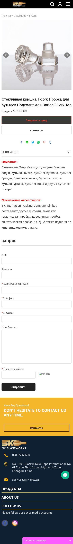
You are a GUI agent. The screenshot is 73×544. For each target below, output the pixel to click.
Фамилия (7, 269)
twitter (32, 142)
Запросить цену (36, 120)
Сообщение (9, 327)
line (27, 142)
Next (67, 55)
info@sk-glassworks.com (25, 479)
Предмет (7, 312)
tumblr (50, 142)
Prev (6, 55)
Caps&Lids (20, 15)
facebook (21, 142)
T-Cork (32, 15)
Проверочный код (13, 369)
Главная (6, 15)
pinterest (44, 142)
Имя (4, 254)
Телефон (7, 298)
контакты (36, 130)
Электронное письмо (15, 283)
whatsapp (38, 142)
